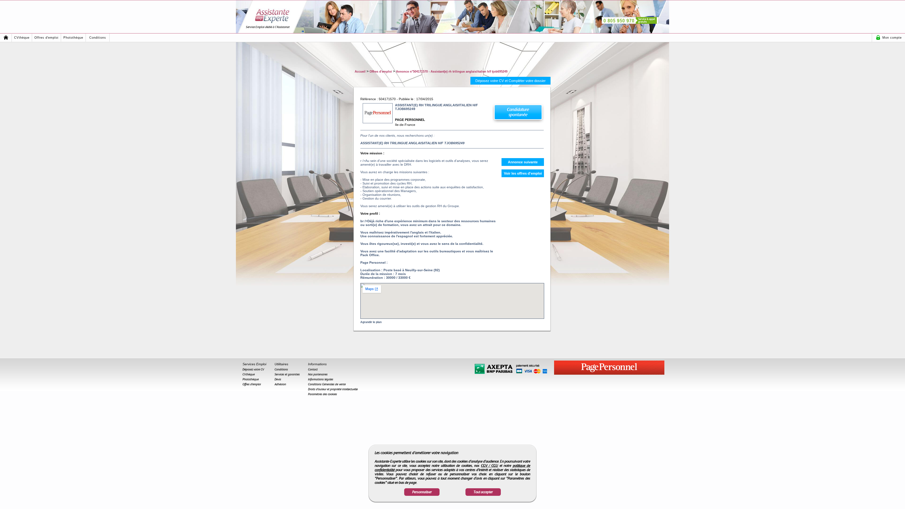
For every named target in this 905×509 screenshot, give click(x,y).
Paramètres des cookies (322, 394)
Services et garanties (287, 374)
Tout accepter (483, 492)
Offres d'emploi (46, 37)
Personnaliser (422, 492)
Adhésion (280, 384)
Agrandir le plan (371, 322)
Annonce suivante (523, 162)
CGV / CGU (489, 466)
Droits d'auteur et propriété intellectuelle (333, 389)
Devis (278, 379)
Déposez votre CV (253, 369)
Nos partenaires (318, 374)
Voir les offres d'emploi (523, 173)
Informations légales (320, 379)
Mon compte (892, 37)
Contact (313, 369)
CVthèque (21, 37)
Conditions (97, 37)
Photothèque (73, 37)
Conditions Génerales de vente (327, 384)
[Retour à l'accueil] (6, 37)
